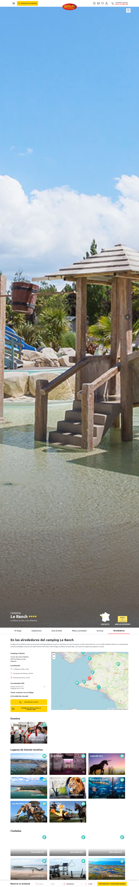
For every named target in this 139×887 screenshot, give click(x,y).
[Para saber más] (28, 733)
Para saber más (37, 739)
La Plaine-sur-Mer (17, 620)
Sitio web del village (19, 696)
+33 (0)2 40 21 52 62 (31, 702)
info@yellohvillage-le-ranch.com (31, 708)
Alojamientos (36, 631)
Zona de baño (57, 631)
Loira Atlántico (31, 620)
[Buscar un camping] (27, 3)
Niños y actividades (79, 631)
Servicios (100, 631)
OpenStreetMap (118, 709)
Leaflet (110, 709)
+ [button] (54, 654)
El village (18, 631)
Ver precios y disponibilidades (112, 884)
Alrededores (119, 631)
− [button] (54, 657)
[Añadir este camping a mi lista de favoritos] (128, 10)
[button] (69, 309)
